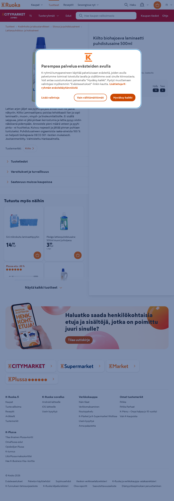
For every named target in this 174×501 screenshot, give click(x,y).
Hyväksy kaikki (122, 97)
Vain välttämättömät (90, 97)
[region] (88, 79)
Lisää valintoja (50, 97)
